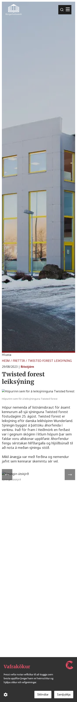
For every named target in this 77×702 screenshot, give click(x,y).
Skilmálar (43, 694)
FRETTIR (19, 361)
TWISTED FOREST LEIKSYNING (50, 361)
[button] (6, 355)
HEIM (6, 361)
